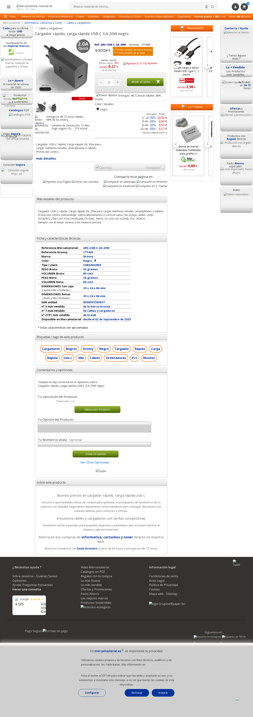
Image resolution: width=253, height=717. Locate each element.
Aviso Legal (156, 581)
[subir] (101, 471)
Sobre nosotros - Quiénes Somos (34, 576)
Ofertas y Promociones (96, 589)
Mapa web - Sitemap (163, 594)
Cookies (154, 589)
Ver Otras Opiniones (94, 462)
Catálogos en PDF (93, 572)
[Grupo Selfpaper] (167, 604)
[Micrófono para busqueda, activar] (206, 6)
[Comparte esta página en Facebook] (119, 186)
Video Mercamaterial (95, 567)
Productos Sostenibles (96, 603)
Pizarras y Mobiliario (60, 16)
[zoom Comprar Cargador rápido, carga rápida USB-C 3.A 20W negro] (41, 107)
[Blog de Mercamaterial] (17, 192)
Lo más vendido (91, 585)
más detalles (46, 158)
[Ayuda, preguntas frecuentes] (241, 700)
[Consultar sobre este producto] (85, 181)
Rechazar (136, 692)
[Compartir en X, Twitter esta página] (151, 186)
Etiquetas (93, 16)
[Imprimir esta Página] (57, 181)
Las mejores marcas (94, 598)
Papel (80, 16)
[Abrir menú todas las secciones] (8, 7)
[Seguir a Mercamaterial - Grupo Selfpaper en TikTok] (234, 636)
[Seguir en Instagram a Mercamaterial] (207, 637)
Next (207, 65)
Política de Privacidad (163, 585)
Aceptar (163, 692)
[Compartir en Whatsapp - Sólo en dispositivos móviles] (120, 181)
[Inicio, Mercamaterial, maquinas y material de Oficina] (35, 6)
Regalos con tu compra (96, 576)
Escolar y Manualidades (159, 16)
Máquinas (109, 16)
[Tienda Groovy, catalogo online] (102, 52)
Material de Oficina (33, 16)
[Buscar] (212, 7)
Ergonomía (184, 16)
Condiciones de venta (163, 576)
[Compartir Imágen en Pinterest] (152, 181)
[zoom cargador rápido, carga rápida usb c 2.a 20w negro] (54, 107)
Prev (176, 65)
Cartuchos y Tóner (130, 16)
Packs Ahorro (90, 594)
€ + (210, 16)
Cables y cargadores (51, 28)
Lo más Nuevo (90, 581)
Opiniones (19, 581)
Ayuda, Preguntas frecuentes (32, 585)
